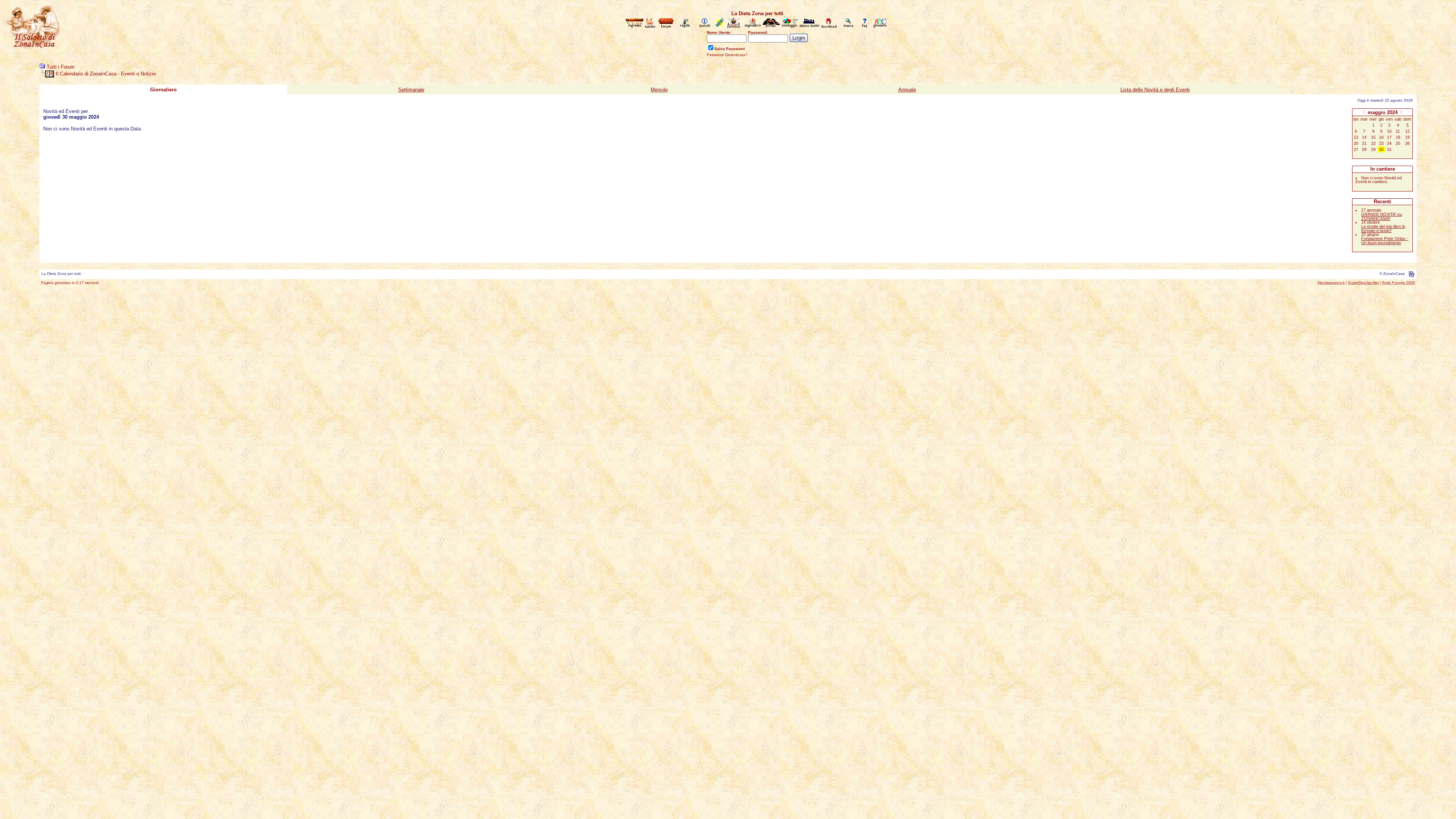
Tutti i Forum (61, 67)
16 (1381, 137)
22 (1373, 143)
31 (1389, 149)
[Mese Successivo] (1402, 112)
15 (1373, 137)
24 (1389, 143)
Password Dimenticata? (727, 55)
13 (1356, 137)
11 (1398, 131)
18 (1398, 137)
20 (1356, 143)
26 (1407, 143)
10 (1389, 131)
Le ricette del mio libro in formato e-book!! (1383, 228)
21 (1364, 143)
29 (1373, 149)
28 (1364, 149)
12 (1407, 131)
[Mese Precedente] (1363, 112)
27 (1356, 149)
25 (1398, 143)
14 (1364, 137)
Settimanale (411, 90)
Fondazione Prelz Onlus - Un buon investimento (1384, 240)
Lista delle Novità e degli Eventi (1155, 90)
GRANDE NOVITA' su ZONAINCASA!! (1381, 216)
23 (1381, 143)
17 (1389, 137)
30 (1381, 149)
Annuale (907, 90)
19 (1407, 137)
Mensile (659, 90)
